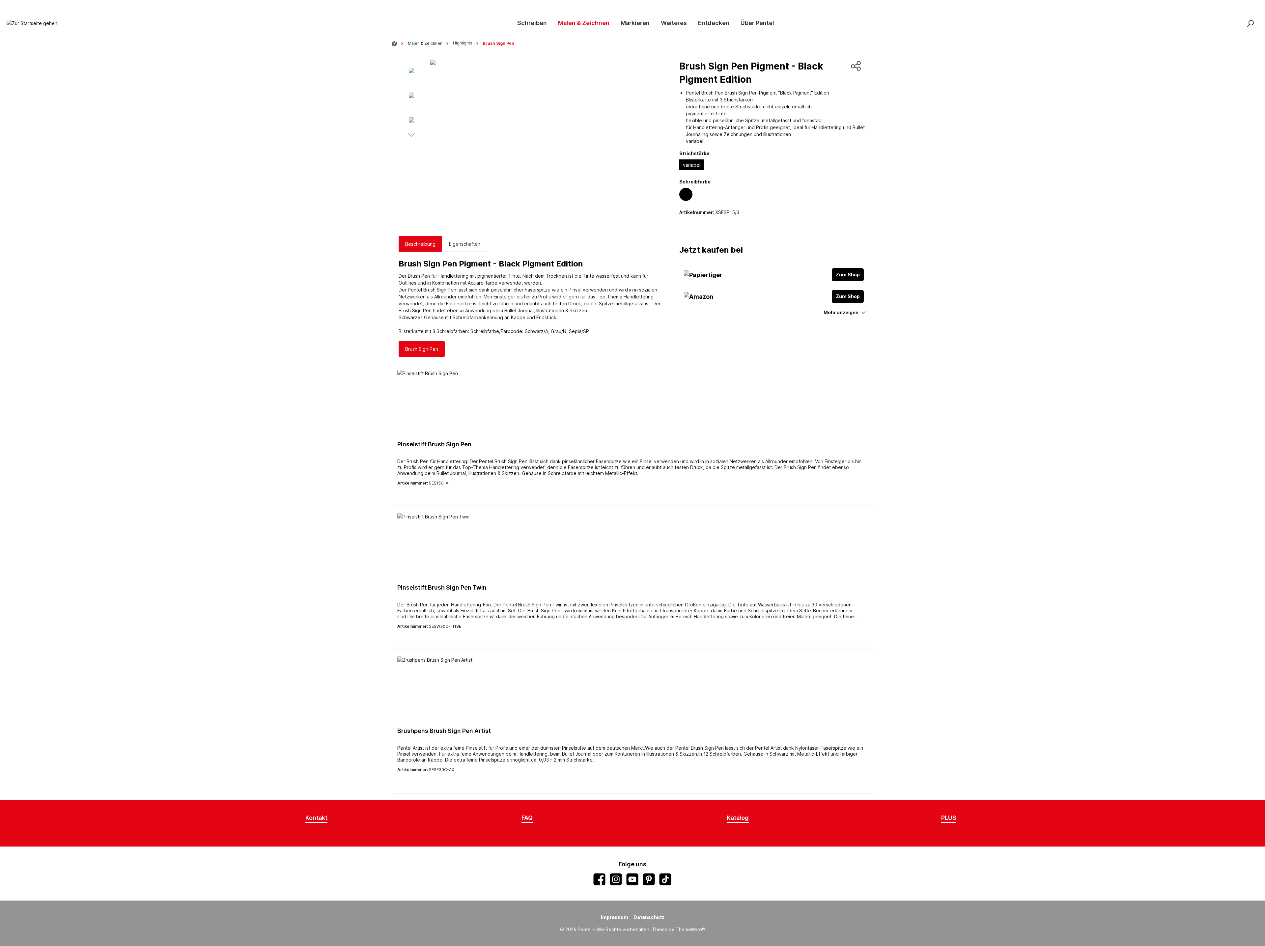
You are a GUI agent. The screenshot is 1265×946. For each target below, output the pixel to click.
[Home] (394, 43)
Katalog (738, 817)
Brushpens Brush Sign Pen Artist (444, 730)
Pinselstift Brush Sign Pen (434, 444)
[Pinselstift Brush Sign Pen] (632, 403)
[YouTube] (632, 879)
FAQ (527, 817)
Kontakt (316, 817)
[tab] (420, 244)
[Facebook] (599, 879)
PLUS (948, 817)
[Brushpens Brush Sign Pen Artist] (632, 689)
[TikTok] (665, 879)
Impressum (614, 917)
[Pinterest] (648, 879)
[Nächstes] (411, 135)
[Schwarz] (685, 194)
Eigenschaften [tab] (464, 244)
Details (632, 494)
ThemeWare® (690, 929)
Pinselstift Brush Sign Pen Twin (442, 587)
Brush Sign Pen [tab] (421, 349)
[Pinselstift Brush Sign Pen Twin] (632, 546)
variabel (691, 165)
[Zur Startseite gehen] (32, 23)
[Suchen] (1250, 23)
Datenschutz (648, 917)
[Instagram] (615, 879)
